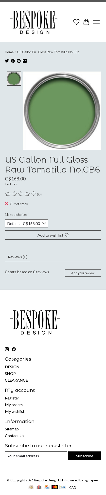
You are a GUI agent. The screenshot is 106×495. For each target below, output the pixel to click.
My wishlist (14, 411)
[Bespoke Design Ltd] (34, 22)
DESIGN (12, 366)
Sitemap (12, 428)
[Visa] (62, 487)
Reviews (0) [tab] (17, 256)
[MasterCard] (55, 487)
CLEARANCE (16, 380)
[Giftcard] (39, 487)
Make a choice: (17, 215)
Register (12, 398)
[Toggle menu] (96, 22)
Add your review (82, 273)
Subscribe (84, 455)
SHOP (10, 373)
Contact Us (14, 435)
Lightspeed (92, 480)
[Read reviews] (21, 194)
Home (9, 52)
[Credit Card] (47, 487)
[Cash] (31, 487)
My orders (14, 404)
